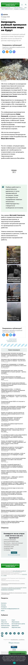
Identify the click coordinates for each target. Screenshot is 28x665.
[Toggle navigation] (21, 4)
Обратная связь (16, 627)
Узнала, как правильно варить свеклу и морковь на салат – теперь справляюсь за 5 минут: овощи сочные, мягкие (13, 442)
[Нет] (26, 660)
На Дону (3, 19)
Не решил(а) (7, 550)
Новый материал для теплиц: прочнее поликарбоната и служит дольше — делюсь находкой (13, 372)
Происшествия (5, 625)
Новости (3, 620)
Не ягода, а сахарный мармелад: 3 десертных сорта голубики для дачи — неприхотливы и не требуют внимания (12, 466)
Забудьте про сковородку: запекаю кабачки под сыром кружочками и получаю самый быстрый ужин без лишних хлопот (13, 408)
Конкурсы (4, 606)
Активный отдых (8, 548)
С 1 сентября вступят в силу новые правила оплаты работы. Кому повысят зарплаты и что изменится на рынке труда (13, 516)
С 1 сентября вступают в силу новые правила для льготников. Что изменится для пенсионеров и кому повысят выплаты (14, 436)
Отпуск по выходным (10, 539)
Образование (15, 622)
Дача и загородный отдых (11, 541)
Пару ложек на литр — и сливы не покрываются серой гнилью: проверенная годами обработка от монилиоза (13, 390)
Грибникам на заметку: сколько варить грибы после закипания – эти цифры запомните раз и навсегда (12, 448)
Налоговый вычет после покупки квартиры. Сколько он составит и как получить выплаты (13, 459)
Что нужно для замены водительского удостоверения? (12, 424)
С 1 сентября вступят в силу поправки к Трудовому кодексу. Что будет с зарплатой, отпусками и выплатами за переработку (13, 483)
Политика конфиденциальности (10, 608)
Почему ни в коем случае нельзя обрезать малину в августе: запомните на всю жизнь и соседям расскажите (14, 384)
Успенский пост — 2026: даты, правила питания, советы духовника (12, 477)
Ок (14, 662)
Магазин (3, 605)
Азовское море (13, 338)
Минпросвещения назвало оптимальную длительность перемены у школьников (12, 511)
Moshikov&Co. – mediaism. (17, 639)
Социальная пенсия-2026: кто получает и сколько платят (13, 402)
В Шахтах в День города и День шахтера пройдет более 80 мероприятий (12, 522)
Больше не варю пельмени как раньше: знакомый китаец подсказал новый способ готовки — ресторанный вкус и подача (13, 354)
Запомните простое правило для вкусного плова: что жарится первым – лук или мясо (13, 360)
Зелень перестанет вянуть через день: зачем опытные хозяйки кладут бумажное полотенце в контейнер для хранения (14, 493)
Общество (4, 622)
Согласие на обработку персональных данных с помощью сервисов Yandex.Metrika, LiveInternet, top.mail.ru (13, 588)
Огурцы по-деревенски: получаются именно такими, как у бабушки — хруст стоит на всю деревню (14, 396)
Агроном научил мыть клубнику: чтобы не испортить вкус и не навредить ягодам (13, 454)
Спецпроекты (5, 627)
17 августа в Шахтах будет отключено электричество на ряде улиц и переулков (13, 498)
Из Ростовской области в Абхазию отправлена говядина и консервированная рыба (13, 378)
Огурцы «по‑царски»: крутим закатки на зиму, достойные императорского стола (12, 413)
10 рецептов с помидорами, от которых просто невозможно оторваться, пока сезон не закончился (13, 366)
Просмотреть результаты (14, 554)
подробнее (8, 657)
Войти (3, 610)
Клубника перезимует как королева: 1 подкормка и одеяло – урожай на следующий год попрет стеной (12, 419)
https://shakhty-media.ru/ (19, 570)
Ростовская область (12, 340)
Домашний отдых (9, 546)
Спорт (13, 620)
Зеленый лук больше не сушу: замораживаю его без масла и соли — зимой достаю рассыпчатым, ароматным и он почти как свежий (13, 504)
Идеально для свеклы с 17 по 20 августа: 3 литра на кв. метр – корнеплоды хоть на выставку (13, 430)
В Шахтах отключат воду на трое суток (12, 488)
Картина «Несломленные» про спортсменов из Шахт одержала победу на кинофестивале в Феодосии (14, 472)
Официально (15, 625)
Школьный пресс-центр (18, 623)
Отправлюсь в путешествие (11, 544)
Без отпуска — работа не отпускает (13, 543)
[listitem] (3, 51)
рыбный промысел (12, 341)
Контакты (3, 603)
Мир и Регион (5, 623)
